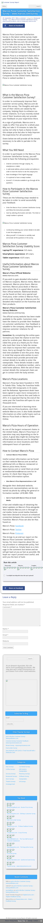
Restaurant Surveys (11, 776)
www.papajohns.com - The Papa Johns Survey (20, 847)
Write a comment (21, 18)
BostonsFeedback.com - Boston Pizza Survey (20, 807)
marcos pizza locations (9, 21)
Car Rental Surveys (24, 766)
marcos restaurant (22, 21)
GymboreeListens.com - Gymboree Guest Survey (21, 860)
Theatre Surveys (10, 781)
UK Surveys (22, 781)
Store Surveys (10, 779)
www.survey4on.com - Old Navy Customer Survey (21, 813)
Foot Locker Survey (11, 748)
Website (6, 641)
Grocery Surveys (11, 773)
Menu (4, 6)
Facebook (19, 526)
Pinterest (19, 533)
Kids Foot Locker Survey (14, 820)
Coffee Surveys (10, 769)
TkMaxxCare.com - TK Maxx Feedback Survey (20, 826)
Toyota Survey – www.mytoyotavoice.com (19, 866)
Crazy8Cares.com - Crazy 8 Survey (17, 832)
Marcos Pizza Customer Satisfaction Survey (24, 19)
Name (6, 629)
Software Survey (24, 776)
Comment (7, 607)
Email (5, 635)
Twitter (18, 529)
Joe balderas (9, 890)
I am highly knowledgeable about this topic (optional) (19, 575)
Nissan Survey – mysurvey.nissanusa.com (18, 745)
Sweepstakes (23, 779)
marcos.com (32, 21)
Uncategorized (10, 784)
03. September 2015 (9, 18)
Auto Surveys (10, 766)
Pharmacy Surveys (24, 773)
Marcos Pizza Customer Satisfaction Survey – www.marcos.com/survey (21, 12)
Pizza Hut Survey (11, 853)
